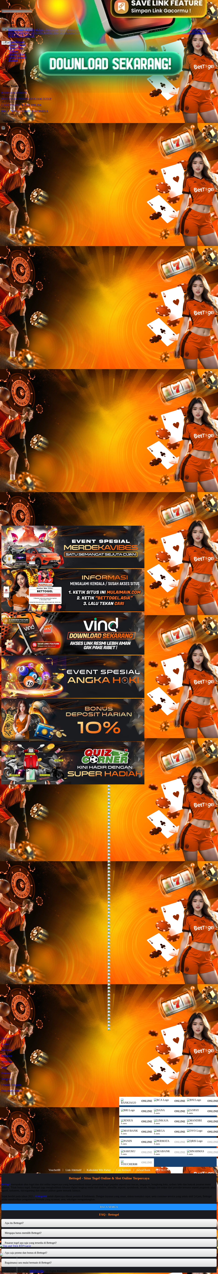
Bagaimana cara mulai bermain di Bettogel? (28, 1262)
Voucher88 (54, 1170)
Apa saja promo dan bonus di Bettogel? (26, 1252)
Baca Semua (109, 1206)
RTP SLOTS (162, 1170)
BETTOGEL (36, 1271)
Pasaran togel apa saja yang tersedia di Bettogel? (31, 1242)
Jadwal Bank (143, 1170)
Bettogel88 (41, 1196)
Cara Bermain (123, 1170)
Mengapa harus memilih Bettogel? (23, 1232)
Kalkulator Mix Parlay (99, 1170)
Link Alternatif (73, 1170)
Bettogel (5, 1184)
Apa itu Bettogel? (14, 1223)
